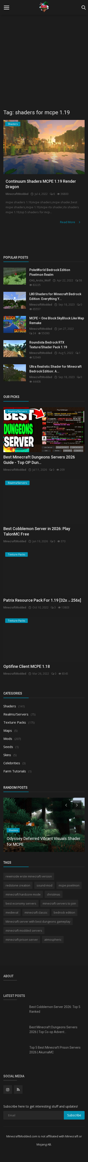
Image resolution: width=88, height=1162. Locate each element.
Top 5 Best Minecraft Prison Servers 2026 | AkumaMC (55, 1050)
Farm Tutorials (14, 771)
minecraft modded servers (24, 930)
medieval (12, 912)
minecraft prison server (22, 940)
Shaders (9, 706)
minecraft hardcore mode (23, 894)
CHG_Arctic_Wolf (40, 280)
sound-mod (44, 885)
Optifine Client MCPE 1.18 (26, 666)
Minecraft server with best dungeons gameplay (38, 921)
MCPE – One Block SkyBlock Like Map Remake (56, 320)
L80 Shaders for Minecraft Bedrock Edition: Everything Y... (55, 296)
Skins (7, 755)
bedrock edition (64, 912)
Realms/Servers (15, 714)
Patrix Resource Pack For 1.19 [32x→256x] (42, 600)
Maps (7, 730)
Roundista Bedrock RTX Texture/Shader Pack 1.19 (48, 345)
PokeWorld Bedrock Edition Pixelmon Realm (49, 272)
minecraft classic (36, 912)
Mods (7, 738)
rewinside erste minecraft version (29, 876)
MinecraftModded (17, 194)
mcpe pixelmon (69, 885)
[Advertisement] (44, 60)
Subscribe (74, 1115)
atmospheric (52, 940)
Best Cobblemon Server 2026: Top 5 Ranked (54, 1009)
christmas (53, 894)
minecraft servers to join (59, 903)
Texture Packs (14, 722)
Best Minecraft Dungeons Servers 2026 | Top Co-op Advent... (53, 1029)
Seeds (8, 746)
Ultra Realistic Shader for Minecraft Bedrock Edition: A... (55, 369)
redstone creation (18, 885)
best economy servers (21, 903)
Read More (68, 222)
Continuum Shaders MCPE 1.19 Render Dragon (41, 184)
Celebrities (11, 763)
